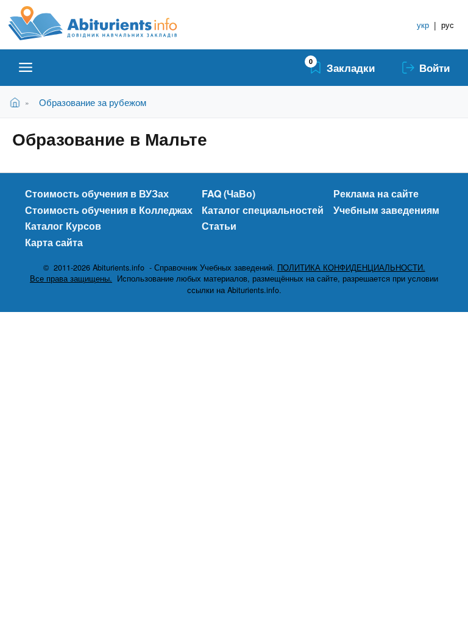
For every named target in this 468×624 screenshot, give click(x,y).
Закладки (351, 67)
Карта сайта (54, 242)
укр (423, 24)
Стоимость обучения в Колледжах (109, 210)
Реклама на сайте (376, 193)
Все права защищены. (71, 278)
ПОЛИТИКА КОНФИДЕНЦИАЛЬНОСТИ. (351, 267)
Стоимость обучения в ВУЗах (97, 193)
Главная (17, 102)
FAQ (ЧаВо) (228, 193)
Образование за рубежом (92, 102)
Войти (434, 67)
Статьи (219, 226)
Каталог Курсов (63, 226)
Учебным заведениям (386, 210)
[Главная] (106, 23)
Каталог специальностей (263, 210)
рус (447, 24)
